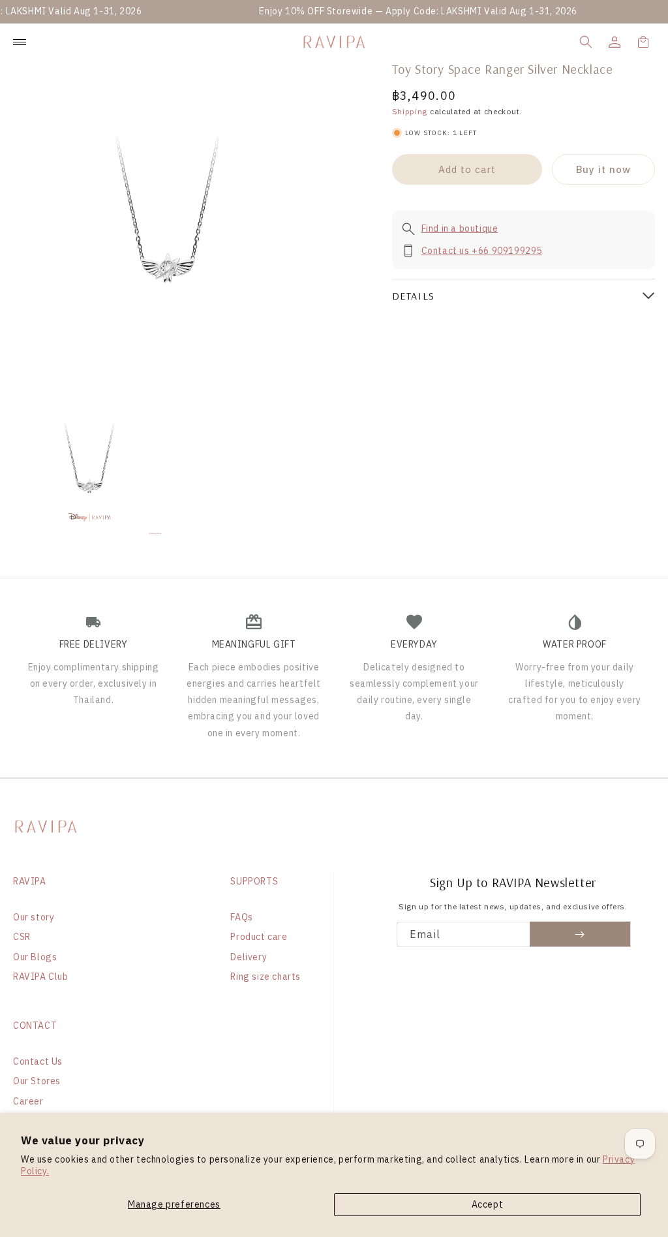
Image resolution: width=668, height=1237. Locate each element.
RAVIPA (29, 881)
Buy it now (603, 169)
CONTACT (35, 1025)
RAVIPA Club (40, 976)
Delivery (248, 957)
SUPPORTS (254, 881)
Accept (488, 1204)
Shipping (410, 111)
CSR (22, 937)
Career (28, 1101)
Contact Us (38, 1061)
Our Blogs (35, 957)
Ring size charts (265, 976)
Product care (258, 937)
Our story (33, 917)
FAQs (241, 917)
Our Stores (37, 1081)
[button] (585, 41)
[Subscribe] (580, 934)
